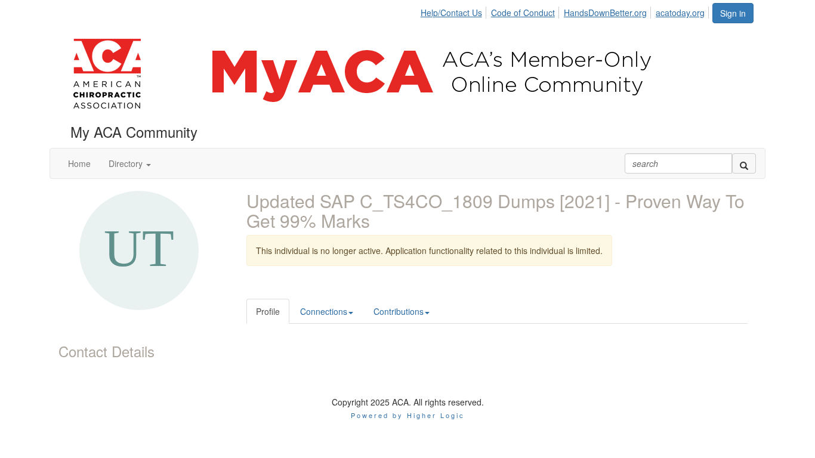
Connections (323, 311)
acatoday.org (680, 12)
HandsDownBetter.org (605, 12)
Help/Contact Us (451, 12)
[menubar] (565, 10)
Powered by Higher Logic (408, 415)
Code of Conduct (523, 12)
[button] (130, 163)
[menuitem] (454, 10)
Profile (268, 311)
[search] (744, 163)
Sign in (733, 13)
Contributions (398, 311)
